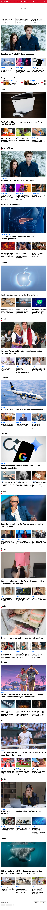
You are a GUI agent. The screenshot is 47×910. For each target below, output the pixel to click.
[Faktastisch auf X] (7, 905)
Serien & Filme (17, 1)
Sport (3, 721)
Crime (3, 549)
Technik (33, 1)
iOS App (36, 902)
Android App (43, 902)
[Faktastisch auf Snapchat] (9, 905)
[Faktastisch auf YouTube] (11, 905)
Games (4, 662)
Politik (3, 492)
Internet (4, 434)
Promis (4, 319)
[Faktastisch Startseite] (4, 1)
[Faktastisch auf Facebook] (4, 905)
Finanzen (4, 377)
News (11, 1)
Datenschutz (38, 905)
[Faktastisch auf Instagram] (2, 905)
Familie (4, 606)
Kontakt (33, 905)
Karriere (4, 779)
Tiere (3, 839)
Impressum (44, 905)
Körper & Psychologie (25, 1)
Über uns (28, 905)
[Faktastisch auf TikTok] (13, 905)
